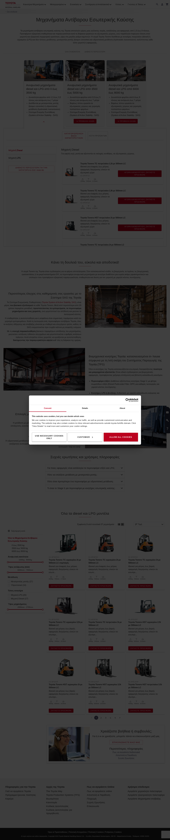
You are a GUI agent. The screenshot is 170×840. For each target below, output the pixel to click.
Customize (83, 437)
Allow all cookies (120, 437)
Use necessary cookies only (49, 437)
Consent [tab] (47, 408)
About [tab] (122, 408)
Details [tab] (85, 408)
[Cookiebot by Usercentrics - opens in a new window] (127, 400)
